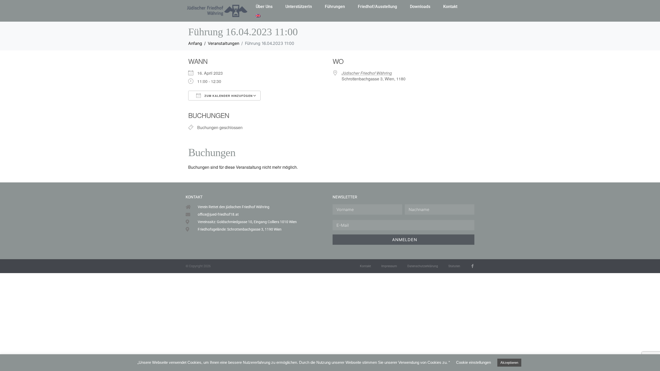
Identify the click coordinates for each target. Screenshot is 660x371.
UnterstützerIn (298, 6)
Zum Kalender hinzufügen (228, 96)
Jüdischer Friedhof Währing (367, 73)
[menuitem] (258, 16)
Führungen (335, 6)
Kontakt (450, 6)
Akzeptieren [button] (509, 363)
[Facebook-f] (472, 266)
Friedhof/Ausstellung (377, 6)
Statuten (454, 266)
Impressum (389, 266)
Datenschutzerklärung (422, 266)
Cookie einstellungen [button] (473, 362)
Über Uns (264, 6)
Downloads (420, 6)
